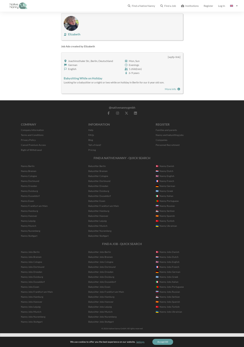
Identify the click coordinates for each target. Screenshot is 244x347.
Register (208, 5)
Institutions (191, 5)
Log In (221, 5)
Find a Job (169, 5)
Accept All (162, 341)
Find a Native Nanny (143, 5)
